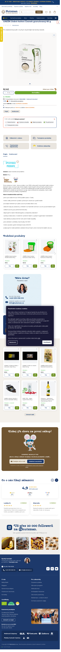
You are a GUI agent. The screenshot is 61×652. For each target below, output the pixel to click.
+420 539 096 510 (10, 570)
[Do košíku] (17, 375)
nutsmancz (52, 568)
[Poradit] (19, 349)
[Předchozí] (52, 480)
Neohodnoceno (15, 25)
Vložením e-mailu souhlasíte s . (26, 466)
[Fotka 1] (29, 83)
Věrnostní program (37, 585)
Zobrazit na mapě (8, 620)
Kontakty (35, 6)
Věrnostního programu (17, 101)
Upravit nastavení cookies (38, 644)
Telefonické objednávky (14, 145)
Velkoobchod (35, 588)
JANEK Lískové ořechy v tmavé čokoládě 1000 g (10, 399)
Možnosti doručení (32, 99)
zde (39, 338)
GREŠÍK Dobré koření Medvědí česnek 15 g (46, 366)
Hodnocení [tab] (13, 154)
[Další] (56, 480)
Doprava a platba (18, 6)
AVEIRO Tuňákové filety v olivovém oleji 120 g (11, 366)
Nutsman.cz (48, 568)
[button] (10, 122)
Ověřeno (23, 503)
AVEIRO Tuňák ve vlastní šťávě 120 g (29, 366)
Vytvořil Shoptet (6, 646)
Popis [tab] (5, 154)
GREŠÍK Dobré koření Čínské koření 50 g (10, 257)
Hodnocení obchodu (8, 591)
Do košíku (35, 93)
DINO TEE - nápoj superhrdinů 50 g (27, 399)
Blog (41, 6)
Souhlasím (47, 342)
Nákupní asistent (19, 119)
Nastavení (12, 342)
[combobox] (31, 12)
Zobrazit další (30, 414)
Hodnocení (15, 111)
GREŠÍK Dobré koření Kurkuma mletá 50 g (46, 257)
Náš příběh (5, 582)
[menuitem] (5, 18)
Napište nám (28, 6)
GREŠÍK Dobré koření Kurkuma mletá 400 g (29, 257)
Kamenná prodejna (7, 588)
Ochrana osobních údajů (38, 601)
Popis (6, 111)
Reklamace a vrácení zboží (39, 597)
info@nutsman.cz (26, 570)
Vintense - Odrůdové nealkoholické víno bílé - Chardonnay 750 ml (47, 400)
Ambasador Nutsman (37, 591)
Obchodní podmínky (7, 6)
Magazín (4, 585)
